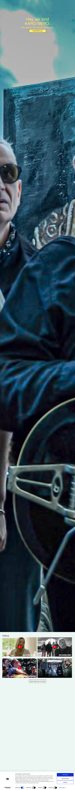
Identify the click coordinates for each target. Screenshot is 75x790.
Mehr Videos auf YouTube (37, 681)
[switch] (34, 788)
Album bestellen (37, 31)
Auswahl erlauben (65, 778)
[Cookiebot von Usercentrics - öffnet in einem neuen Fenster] (7, 788)
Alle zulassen (65, 774)
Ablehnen (65, 782)
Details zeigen (62, 787)
